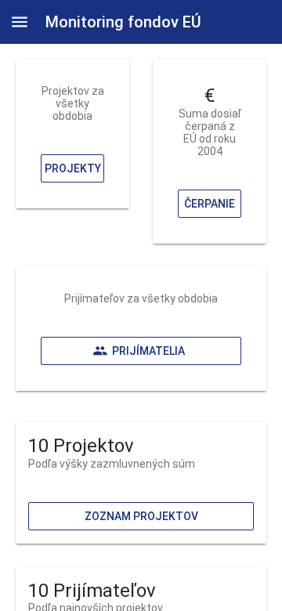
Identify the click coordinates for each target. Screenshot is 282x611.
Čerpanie (209, 203)
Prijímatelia (148, 351)
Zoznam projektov (141, 516)
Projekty (73, 168)
